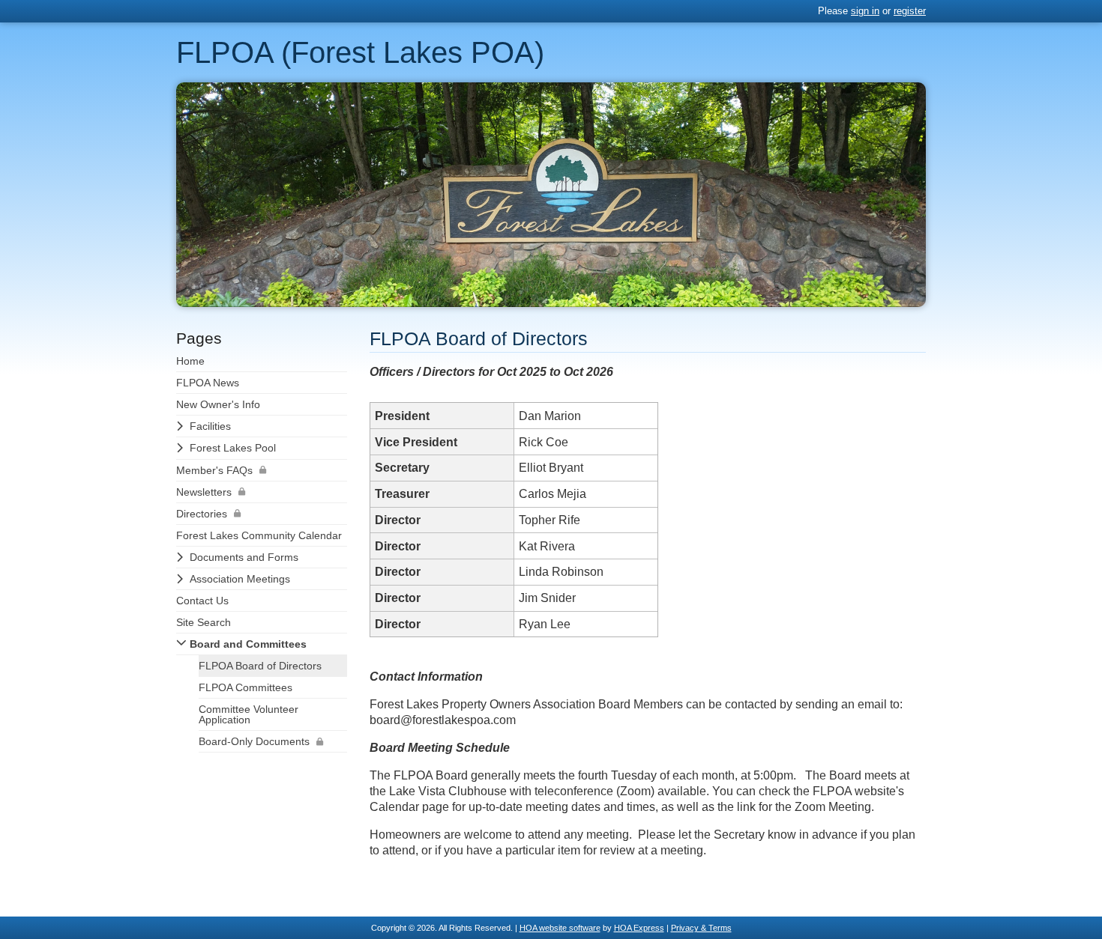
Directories (201, 514)
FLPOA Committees (245, 687)
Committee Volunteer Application (248, 714)
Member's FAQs (214, 470)
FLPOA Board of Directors (260, 666)
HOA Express (639, 927)
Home (190, 361)
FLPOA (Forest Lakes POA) (360, 52)
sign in (865, 10)
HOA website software (560, 927)
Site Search (203, 622)
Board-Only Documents (254, 741)
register (910, 10)
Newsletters (204, 492)
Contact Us (202, 601)
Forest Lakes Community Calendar (259, 535)
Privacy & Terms (701, 927)
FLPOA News (207, 383)
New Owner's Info (218, 404)
